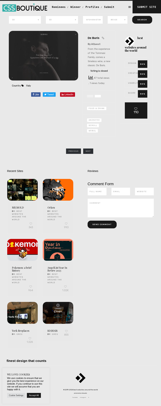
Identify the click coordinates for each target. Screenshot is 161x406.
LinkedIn (68, 94)
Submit (109, 7)
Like (36, 94)
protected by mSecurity (80, 393)
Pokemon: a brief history (21, 269)
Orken (51, 207)
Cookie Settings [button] (16, 395)
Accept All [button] (34, 395)
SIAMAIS (52, 330)
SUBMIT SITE (146, 7)
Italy (28, 85)
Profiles (92, 7)
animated (94, 120)
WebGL (92, 131)
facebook (75, 397)
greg (20, 334)
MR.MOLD (18, 207)
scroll (93, 125)
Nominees (59, 7)
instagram (83, 397)
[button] (25, 20)
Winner (75, 7)
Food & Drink (97, 108)
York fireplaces (20, 330)
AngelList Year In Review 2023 (57, 269)
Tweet (50, 94)
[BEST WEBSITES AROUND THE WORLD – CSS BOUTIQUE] (25, 5)
